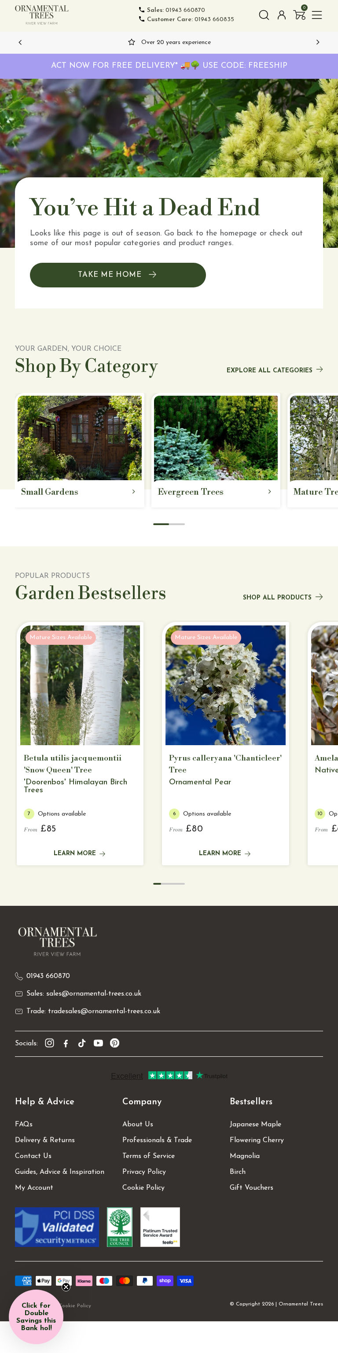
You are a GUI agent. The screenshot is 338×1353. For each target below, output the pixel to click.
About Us (137, 1124)
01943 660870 (176, 10)
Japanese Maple (255, 1124)
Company (142, 1102)
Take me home (109, 275)
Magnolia (245, 1156)
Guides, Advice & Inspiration (59, 1172)
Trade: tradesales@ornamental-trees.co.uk (93, 1011)
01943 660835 (190, 19)
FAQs (24, 1124)
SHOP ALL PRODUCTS (277, 598)
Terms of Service (148, 1156)
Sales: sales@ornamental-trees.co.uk (83, 993)
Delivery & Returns (45, 1140)
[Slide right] (317, 42)
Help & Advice (44, 1102)
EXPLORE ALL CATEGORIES (269, 371)
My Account (34, 1187)
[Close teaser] (66, 1287)
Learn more (75, 853)
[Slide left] (20, 42)
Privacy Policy (144, 1172)
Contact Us (33, 1156)
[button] (299, 15)
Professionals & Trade (157, 1140)
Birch (238, 1172)
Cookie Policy (143, 1187)
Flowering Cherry (257, 1140)
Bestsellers (251, 1102)
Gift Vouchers (251, 1187)
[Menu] (317, 15)
